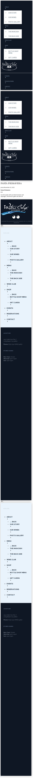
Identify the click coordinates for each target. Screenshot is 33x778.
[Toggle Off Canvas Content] (2, 2)
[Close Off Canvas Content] (2, 226)
